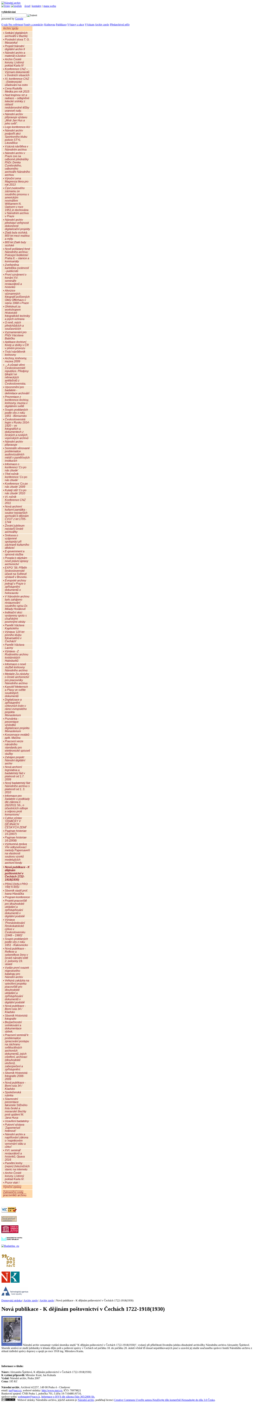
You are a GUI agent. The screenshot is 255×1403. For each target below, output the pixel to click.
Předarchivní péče (120, 24)
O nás (4, 24)
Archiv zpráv (102, 24)
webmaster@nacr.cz (29, 1396)
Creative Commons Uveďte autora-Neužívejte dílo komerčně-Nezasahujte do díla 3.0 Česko (164, 1399)
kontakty (36, 6)
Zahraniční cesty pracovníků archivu (14, 1194)
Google (19, 18)
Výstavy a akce (75, 24)
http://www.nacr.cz (52, 1390)
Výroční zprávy (12, 1186)
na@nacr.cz (15, 1390)
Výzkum (89, 24)
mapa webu (49, 6)
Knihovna (49, 24)
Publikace (61, 24)
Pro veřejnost (15, 24)
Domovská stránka (11, 1300)
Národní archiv (86, 1399)
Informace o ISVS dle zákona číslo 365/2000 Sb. (68, 1396)
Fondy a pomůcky (34, 24)
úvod (27, 6)
